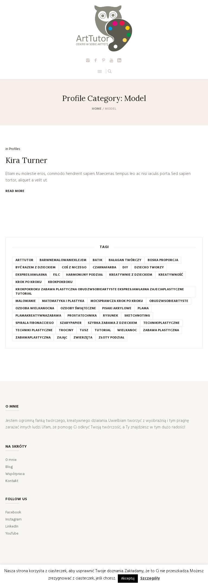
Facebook (13, 512)
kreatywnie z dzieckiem (130, 275)
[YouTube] (111, 60)
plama (143, 308)
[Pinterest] (103, 60)
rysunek (110, 315)
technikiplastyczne (161, 323)
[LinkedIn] (119, 60)
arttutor (24, 260)
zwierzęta (82, 337)
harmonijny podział (84, 275)
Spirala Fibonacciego (34, 323)
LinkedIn (11, 526)
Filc (56, 275)
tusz (84, 330)
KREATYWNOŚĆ (170, 275)
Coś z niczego (74, 267)
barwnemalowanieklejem (63, 260)
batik (97, 260)
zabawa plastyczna (161, 330)
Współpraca (15, 474)
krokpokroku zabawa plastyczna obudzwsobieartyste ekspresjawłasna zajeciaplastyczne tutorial (99, 292)
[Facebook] (95, 60)
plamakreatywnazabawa (38, 315)
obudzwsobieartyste (168, 301)
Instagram (13, 519)
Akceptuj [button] (128, 578)
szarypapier (71, 323)
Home (97, 109)
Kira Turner (26, 160)
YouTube (11, 533)
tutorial (103, 330)
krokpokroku (60, 282)
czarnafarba (104, 267)
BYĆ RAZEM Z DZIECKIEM (35, 267)
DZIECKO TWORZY (149, 267)
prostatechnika (82, 315)
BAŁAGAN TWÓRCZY (125, 260)
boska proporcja (163, 260)
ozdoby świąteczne (78, 308)
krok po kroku (28, 282)
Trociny (66, 330)
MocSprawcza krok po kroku (116, 301)
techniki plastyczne (34, 330)
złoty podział (111, 337)
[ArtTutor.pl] (104, 28)
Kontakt (11, 481)
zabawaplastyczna (33, 337)
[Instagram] (87, 60)
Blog (9, 467)
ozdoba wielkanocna (34, 308)
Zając (62, 337)
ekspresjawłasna (31, 275)
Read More (14, 191)
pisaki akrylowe (116, 308)
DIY (125, 267)
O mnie (11, 460)
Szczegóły (150, 578)
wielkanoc (127, 330)
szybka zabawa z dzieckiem (112, 323)
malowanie (25, 301)
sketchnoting (137, 315)
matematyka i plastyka (63, 301)
